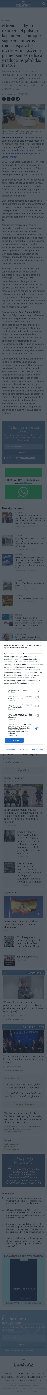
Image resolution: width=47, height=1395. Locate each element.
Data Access (23, 749)
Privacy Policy (37, 749)
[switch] (37, 697)
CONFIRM (14, 740)
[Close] (42, 645)
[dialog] (23, 697)
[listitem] (23, 691)
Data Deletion (9, 749)
